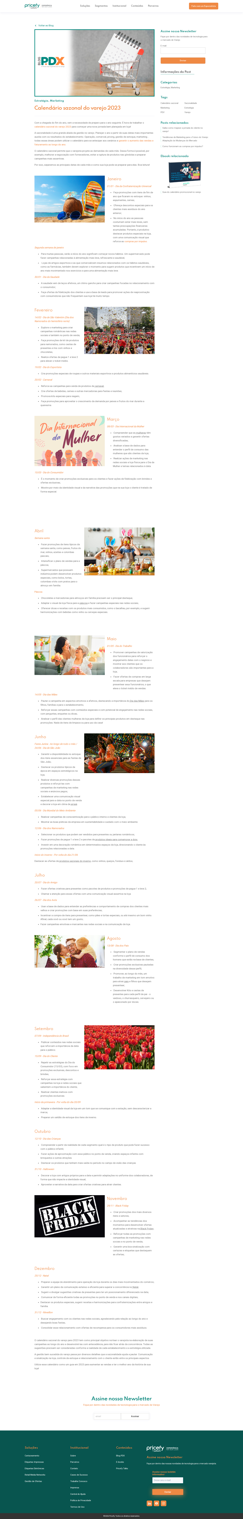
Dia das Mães (136, 700)
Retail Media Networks (35, 1475)
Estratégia (41, 101)
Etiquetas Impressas (34, 1462)
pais (126, 981)
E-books (120, 1462)
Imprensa (74, 1487)
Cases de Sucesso (79, 1475)
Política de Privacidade (80, 1500)
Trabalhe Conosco (78, 1481)
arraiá (73, 804)
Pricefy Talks (122, 1468)
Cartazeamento (32, 1455)
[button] (85, 6)
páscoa (83, 603)
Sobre (73, 1455)
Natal (135, 1287)
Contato (74, 1468)
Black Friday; (147, 1228)
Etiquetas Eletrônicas (34, 1468)
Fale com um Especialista (203, 6)
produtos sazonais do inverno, (75, 861)
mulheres (141, 432)
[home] (38, 6)
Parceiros (153, 6)
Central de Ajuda (78, 1494)
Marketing (57, 101)
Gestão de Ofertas (33, 1481)
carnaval (99, 386)
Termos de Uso (77, 1507)
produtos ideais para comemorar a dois (116, 839)
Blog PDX (120, 1455)
